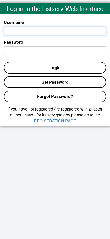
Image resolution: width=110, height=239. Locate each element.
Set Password (55, 82)
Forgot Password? (55, 96)
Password (13, 42)
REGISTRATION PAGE (55, 121)
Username (14, 22)
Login (55, 68)
